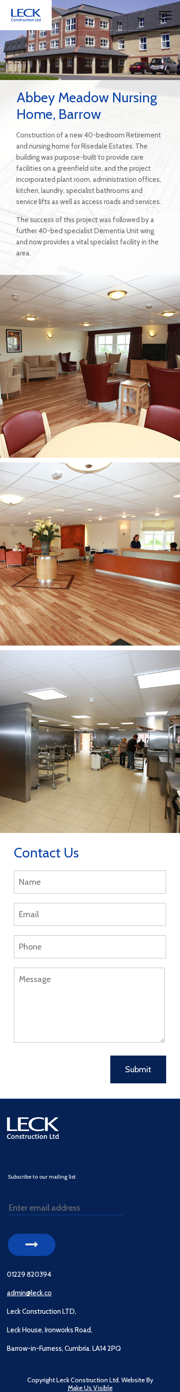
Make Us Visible (90, 1388)
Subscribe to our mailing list (42, 1177)
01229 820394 (29, 1274)
